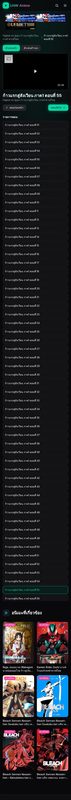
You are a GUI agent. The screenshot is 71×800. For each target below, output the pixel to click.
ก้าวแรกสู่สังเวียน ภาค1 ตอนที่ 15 (22, 245)
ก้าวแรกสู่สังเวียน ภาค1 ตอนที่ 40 (22, 460)
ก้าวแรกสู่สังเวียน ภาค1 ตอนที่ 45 (22, 503)
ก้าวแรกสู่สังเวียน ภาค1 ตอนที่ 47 (22, 521)
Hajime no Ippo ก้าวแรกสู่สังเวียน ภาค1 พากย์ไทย (21, 37)
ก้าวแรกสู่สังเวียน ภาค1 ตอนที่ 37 (22, 434)
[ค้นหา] (57, 5)
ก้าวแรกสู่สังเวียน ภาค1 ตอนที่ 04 (22, 150)
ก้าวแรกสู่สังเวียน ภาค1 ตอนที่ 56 (22, 598)
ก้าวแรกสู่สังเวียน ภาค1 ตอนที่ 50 (22, 546)
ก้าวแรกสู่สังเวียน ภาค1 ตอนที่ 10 (22, 202)
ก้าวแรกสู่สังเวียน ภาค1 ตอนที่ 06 (22, 168)
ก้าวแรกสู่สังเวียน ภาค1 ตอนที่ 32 (22, 391)
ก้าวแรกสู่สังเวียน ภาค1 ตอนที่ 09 (22, 193)
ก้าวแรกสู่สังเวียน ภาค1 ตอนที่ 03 (22, 142)
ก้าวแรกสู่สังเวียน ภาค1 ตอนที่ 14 (22, 236)
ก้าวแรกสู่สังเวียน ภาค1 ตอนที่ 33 (22, 400)
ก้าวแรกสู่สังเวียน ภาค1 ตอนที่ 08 (22, 185)
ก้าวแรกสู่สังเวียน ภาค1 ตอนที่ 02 (22, 133)
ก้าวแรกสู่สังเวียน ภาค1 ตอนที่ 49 (22, 538)
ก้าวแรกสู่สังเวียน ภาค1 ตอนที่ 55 (22, 589)
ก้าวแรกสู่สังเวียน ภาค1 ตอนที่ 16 (22, 254)
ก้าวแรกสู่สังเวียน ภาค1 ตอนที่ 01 (22, 124)
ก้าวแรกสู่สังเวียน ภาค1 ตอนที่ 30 (22, 374)
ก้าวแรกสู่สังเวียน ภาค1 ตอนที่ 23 (22, 314)
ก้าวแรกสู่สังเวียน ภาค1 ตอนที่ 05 (22, 159)
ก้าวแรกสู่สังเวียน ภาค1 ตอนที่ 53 (22, 572)
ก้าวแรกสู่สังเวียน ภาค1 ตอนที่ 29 (22, 366)
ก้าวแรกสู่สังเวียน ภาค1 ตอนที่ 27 (22, 348)
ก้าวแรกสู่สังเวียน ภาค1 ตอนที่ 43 (22, 486)
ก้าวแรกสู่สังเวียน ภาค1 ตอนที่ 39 (22, 452)
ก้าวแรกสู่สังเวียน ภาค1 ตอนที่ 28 (22, 357)
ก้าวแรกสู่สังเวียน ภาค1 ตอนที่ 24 (22, 322)
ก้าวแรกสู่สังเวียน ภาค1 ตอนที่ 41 (22, 469)
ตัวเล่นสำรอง (31, 47)
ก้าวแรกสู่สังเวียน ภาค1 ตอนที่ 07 (22, 176)
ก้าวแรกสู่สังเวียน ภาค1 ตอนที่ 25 (22, 331)
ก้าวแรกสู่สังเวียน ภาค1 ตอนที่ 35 (22, 417)
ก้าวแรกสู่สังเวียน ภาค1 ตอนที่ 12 (22, 219)
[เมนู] (65, 5)
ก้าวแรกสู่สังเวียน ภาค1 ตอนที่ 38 (22, 443)
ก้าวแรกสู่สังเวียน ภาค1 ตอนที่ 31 (22, 383)
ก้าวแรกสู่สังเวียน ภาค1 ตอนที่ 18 (22, 271)
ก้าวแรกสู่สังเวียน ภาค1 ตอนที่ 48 (22, 529)
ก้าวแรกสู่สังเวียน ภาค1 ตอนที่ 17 (22, 262)
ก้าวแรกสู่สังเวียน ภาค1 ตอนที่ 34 (22, 409)
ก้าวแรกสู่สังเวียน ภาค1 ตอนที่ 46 (22, 512)
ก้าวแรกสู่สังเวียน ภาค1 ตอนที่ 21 (22, 297)
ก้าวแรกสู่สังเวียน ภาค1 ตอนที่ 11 (21, 211)
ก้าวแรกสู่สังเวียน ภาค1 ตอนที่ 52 (22, 564)
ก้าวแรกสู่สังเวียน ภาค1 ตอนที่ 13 (22, 228)
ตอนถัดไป (56, 107)
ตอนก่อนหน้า (16, 107)
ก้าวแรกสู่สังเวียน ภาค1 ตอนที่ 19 (22, 279)
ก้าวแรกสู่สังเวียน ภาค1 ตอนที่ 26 (22, 340)
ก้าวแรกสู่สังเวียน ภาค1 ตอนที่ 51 (22, 555)
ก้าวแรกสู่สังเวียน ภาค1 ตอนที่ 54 (22, 581)
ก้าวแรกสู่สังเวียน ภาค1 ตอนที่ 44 (22, 495)
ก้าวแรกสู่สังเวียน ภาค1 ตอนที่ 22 (22, 305)
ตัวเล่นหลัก (11, 47)
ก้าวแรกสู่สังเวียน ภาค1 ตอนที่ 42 (22, 477)
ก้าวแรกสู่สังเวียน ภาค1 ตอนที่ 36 (22, 426)
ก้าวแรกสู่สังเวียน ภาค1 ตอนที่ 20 (22, 288)
